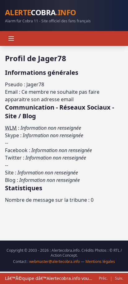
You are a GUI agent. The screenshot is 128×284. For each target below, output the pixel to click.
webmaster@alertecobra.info (54, 261)
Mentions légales (100, 261)
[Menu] (11, 38)
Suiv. (119, 278)
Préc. (103, 278)
